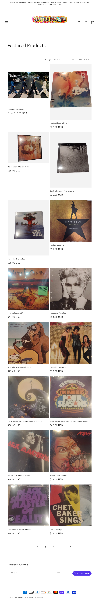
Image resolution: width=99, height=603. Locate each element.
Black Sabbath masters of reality (19, 530)
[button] (6, 22)
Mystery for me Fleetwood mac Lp (20, 367)
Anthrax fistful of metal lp (59, 475)
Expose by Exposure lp (58, 367)
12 (70, 547)
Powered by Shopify (35, 597)
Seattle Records (20, 597)
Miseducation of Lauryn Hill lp (18, 167)
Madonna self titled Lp (58, 313)
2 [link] (37, 547)
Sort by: (47, 59)
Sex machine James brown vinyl (19, 475)
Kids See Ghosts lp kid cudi (59, 123)
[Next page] (78, 547)
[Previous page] (21, 547)
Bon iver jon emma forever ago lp (62, 191)
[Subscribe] (58, 572)
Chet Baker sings (56, 530)
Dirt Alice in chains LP (15, 313)
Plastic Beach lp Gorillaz (16, 259)
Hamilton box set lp (57, 245)
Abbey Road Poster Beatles (17, 109)
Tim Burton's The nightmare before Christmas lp (25, 421)
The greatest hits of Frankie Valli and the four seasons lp (70, 421)
